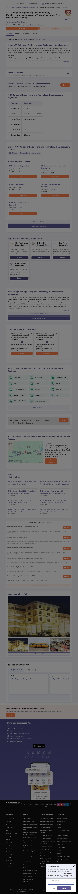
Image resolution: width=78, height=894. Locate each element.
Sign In (64, 888)
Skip (54, 888)
